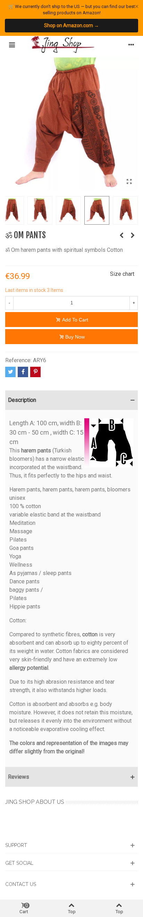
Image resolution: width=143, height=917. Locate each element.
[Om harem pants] (132, 235)
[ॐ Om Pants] (129, 182)
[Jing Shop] (71, 44)
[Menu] (11, 44)
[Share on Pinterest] (35, 372)
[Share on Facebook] (23, 372)
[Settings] (131, 44)
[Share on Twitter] (10, 372)
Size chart (122, 274)
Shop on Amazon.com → (71, 25)
